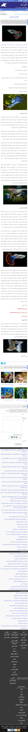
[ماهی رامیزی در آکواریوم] (20, 378)
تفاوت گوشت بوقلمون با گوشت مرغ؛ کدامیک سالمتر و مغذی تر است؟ (14, 463)
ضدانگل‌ (21, 702)
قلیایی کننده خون (21, 712)
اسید (21, 692)
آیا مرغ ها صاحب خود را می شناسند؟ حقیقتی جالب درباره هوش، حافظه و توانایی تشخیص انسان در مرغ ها (14, 497)
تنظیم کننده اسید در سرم (21, 715)
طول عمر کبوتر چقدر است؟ (21, 521)
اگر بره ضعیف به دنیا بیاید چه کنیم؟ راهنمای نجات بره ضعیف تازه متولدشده (14, 474)
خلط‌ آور (21, 710)
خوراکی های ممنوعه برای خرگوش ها (19, 618)
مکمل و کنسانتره (14, 669)
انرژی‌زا (21, 718)
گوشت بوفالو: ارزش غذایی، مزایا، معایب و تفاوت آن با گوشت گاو (14, 490)
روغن (21, 723)
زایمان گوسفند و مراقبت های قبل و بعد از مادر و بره (16, 534)
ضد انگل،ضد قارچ (14, 654)
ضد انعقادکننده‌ (21, 697)
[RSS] (21, 0)
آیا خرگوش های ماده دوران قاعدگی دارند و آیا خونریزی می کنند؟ (14, 568)
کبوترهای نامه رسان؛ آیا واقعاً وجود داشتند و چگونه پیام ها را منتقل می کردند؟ (14, 455)
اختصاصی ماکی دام (23, 645)
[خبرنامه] (19, 0)
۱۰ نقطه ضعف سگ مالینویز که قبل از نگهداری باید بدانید (15, 519)
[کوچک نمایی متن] (4, 14)
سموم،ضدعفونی (14, 661)
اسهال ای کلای (24, 628)
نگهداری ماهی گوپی (14, 17)
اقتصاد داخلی (6, 635)
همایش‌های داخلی (14, 635)
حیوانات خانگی (24, 640)
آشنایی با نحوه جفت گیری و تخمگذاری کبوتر (18, 589)
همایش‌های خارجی (14, 637)
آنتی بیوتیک (14, 643)
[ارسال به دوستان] (2, 14)
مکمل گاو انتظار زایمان (22, 537)
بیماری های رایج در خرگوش (21, 574)
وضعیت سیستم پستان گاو (22, 524)
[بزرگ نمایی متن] (6, 14)
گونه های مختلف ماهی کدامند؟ (8, 400)
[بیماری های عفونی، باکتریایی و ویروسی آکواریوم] (7, 378)
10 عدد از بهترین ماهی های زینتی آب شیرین (18, 579)
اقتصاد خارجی (6, 637)
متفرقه (14, 667)
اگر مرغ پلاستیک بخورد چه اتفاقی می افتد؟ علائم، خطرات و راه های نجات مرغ (13, 493)
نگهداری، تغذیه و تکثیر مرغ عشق (20, 556)
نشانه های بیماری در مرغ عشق (21, 558)
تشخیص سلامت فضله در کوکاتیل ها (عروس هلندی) (16, 561)
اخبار (22, 14)
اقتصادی (6, 632)
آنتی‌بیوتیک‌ (21, 699)
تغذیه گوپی (16, 367)
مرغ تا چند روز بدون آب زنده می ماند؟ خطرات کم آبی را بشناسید (14, 510)
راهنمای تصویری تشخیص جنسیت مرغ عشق (18, 553)
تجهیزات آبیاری (13, 680)
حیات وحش (23, 648)
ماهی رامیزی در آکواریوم (23, 384)
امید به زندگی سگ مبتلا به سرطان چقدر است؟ (18, 516)
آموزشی (23, 637)
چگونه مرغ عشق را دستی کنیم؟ (20, 576)
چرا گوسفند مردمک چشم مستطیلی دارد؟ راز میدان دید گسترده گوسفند (14, 482)
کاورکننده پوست (21, 720)
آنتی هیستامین (14, 646)
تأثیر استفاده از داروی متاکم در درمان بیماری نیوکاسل (16, 615)
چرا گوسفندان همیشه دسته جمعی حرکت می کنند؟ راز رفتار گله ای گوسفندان (13, 478)
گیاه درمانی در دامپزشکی (22, 547)
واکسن (14, 672)
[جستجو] (23, 0)
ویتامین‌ (21, 694)
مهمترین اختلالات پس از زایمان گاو (20, 529)
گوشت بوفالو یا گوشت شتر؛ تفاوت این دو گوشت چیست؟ (15, 471)
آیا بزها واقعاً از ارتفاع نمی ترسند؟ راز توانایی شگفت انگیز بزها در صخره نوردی (14, 451)
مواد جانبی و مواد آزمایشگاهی (21, 705)
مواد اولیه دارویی (21, 686)
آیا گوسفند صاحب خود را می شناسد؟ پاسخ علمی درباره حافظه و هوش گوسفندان (14, 486)
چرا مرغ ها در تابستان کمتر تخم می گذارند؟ (18, 501)
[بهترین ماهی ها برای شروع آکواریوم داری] (20, 393)
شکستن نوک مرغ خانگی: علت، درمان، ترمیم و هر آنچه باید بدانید (14, 503)
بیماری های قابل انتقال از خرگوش (20, 581)
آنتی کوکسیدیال (14, 674)
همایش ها (15, 632)
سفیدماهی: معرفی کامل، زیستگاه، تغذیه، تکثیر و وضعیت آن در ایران (14, 513)
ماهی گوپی (20, 367)
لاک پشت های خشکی (22, 623)
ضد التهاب (14, 651)
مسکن (21, 707)
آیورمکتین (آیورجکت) (22, 571)
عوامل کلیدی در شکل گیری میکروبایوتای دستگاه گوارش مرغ (14, 544)
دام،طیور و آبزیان (17, 14)
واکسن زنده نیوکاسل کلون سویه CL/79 (18, 542)
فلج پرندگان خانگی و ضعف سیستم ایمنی (19, 586)
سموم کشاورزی (13, 683)
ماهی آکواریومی (10, 367)
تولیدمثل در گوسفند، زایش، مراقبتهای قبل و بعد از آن (16, 532)
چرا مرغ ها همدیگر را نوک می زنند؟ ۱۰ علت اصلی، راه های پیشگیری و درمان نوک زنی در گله (15, 506)
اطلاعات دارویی (14, 640)
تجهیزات (14, 664)
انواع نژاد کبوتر (24, 584)
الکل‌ (21, 689)
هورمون (14, 659)
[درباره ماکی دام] (27, 0)
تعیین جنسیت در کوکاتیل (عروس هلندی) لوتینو (17, 563)
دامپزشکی (24, 642)
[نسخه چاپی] (1, 14)
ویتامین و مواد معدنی (14, 656)
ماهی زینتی (6, 367)
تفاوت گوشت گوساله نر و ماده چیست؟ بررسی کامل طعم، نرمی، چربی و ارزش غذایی (14, 459)
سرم (14, 648)
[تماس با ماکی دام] (25, 0)
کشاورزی (13, 678)
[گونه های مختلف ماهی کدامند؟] (7, 393)
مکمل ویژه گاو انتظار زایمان (21, 539)
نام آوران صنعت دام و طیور (22, 678)
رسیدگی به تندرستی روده (22, 549)
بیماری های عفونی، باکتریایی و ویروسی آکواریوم (7, 385)
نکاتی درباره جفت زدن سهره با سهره (19, 613)
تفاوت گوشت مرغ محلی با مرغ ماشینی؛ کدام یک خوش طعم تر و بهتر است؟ (14, 467)
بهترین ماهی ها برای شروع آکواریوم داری (21, 401)
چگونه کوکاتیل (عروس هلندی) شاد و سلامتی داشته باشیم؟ (15, 566)
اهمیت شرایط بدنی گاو (22, 527)
